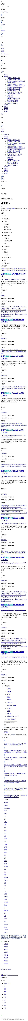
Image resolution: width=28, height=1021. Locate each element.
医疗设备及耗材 (20, 81)
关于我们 (6, 944)
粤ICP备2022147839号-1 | (7, 1011)
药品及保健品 (18, 87)
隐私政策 (6, 957)
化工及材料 (17, 78)
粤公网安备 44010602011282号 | (12, 1015)
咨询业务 (6, 952)
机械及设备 (17, 79)
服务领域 (6, 946)
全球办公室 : (7, 983)
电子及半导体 (18, 84)
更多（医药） (18, 92)
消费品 (13, 82)
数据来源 (6, 960)
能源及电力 (17, 93)
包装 (11, 95)
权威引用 (6, 949)
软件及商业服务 (20, 85)
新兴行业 (15, 100)
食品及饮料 (17, 90)
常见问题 (6, 955)
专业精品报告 (15, 935)
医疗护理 (15, 101)
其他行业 (15, 103)
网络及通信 (17, 98)
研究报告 (6, 76)
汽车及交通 (17, 89)
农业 (11, 97)
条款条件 (6, 963)
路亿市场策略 (4, 935)
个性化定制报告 (16, 938)
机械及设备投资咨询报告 (15, 937)
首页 (8, 208)
